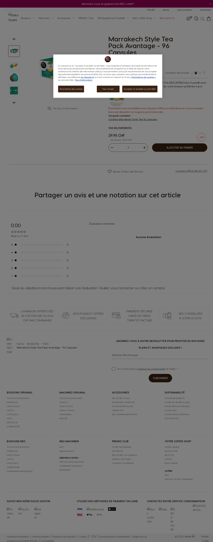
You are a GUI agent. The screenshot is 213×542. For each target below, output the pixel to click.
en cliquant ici (87, 77)
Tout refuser (108, 89)
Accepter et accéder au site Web (140, 89)
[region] (107, 76)
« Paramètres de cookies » (143, 77)
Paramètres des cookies (71, 89)
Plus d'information (83, 80)
